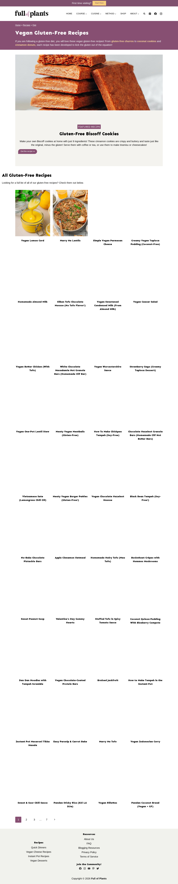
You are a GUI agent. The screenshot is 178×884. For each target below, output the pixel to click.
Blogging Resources (89, 848)
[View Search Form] (144, 14)
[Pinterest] (149, 13)
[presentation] (32, 213)
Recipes (26, 25)
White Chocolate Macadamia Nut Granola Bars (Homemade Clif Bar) (70, 370)
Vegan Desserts (38, 860)
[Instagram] (161, 13)
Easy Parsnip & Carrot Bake (70, 741)
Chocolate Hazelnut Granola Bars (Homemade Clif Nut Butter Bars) (145, 435)
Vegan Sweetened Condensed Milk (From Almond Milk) (107, 305)
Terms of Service (89, 856)
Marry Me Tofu (108, 741)
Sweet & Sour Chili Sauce (33, 802)
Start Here (99, 3)
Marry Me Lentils (70, 240)
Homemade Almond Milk (32, 301)
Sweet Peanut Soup (32, 618)
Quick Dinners (38, 847)
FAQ (89, 843)
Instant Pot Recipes (38, 856)
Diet (34, 25)
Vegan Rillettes (107, 802)
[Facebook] (155, 13)
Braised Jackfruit (107, 680)
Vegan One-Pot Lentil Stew (32, 431)
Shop (123, 13)
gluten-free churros (122, 41)
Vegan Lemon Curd (32, 240)
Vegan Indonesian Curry (145, 741)
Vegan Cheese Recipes (38, 852)
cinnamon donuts (25, 45)
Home (69, 13)
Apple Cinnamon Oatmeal (70, 557)
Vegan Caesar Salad (145, 301)
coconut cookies (146, 41)
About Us (89, 839)
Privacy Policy (89, 852)
